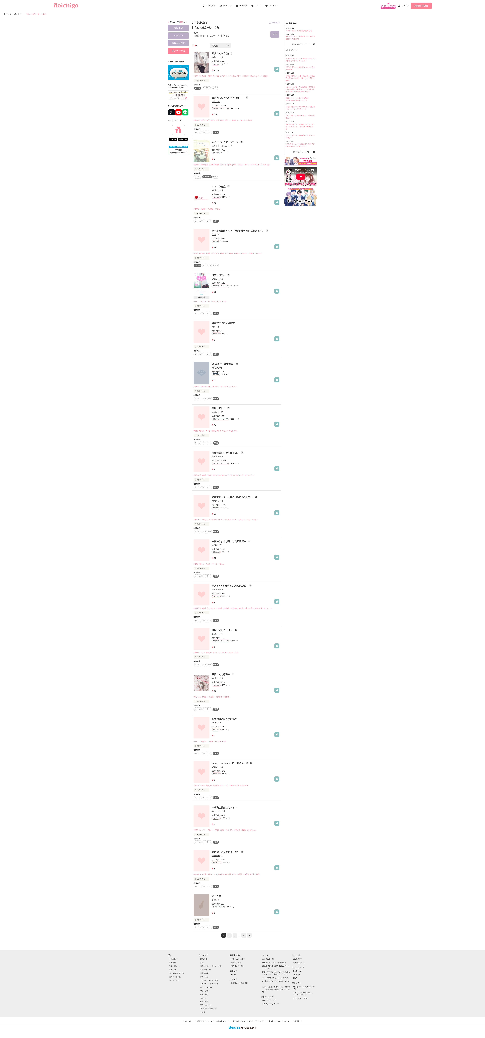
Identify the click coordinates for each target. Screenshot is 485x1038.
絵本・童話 (204, 1002)
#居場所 (249, 120)
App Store (173, 139)
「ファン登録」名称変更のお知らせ (299, 31)
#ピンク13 (233, 431)
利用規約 (188, 1021)
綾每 (214, 327)
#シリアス (233, 386)
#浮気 (219, 301)
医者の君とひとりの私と (224, 719)
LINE (295, 978)
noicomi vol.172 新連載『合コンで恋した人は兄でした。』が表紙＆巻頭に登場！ (300, 126)
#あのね (196, 165)
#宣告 (241, 608)
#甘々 (239, 76)
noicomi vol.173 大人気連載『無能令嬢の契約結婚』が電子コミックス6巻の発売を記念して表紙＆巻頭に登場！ (300, 89)
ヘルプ (286, 1021)
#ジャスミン (249, 475)
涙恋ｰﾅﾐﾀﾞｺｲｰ (219, 275)
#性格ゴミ (203, 76)
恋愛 (201, 962)
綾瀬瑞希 (216, 856)
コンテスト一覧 (268, 959)
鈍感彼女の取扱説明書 (223, 323)
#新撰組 (196, 386)
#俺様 (222, 830)
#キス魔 (216, 76)
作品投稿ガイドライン (204, 1021)
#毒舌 (217, 386)
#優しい (228, 120)
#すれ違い (204, 741)
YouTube (296, 975)
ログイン (405, 6)
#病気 (203, 786)
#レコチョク (265, 165)
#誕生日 (216, 786)
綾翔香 (215, 545)
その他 (202, 1012)
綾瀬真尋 (216, 501)
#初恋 (214, 301)
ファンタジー (205, 991)
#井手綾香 (204, 165)
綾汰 (214, 900)
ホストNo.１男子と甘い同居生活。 (230, 585)
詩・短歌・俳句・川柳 (208, 1009)
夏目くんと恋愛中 (221, 674)
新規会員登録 (421, 5)
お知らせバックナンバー (301, 44)
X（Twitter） (297, 971)
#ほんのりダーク (256, 76)
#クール (258, 253)
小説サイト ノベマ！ (301, 998)
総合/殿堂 (203, 959)
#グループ (248, 165)
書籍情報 (243, 6)
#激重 (210, 76)
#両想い (218, 209)
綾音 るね (216, 811)
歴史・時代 (204, 994)
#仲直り (241, 165)
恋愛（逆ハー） (206, 970)
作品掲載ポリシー (222, 1021)
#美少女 (244, 253)
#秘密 (231, 253)
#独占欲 (237, 253)
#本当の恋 (240, 475)
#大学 (258, 874)
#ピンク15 (267, 608)
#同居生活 (197, 608)
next (249, 935)
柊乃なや (216, 57)
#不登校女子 (205, 120)
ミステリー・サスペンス (209, 984)
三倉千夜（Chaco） (220, 146)
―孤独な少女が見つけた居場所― (229, 541)
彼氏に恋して (219, 408)
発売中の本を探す (237, 959)
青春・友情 (204, 977)
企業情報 (296, 1021)
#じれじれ (241, 520)
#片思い (241, 874)
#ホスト (214, 608)
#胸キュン (236, 120)
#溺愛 (196, 76)
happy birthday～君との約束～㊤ (230, 763)
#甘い (222, 786)
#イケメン (215, 253)
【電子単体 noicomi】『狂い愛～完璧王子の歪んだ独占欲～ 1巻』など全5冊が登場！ (300, 78)
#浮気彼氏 (197, 475)
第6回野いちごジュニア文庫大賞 (274, 962)
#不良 (204, 475)
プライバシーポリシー (257, 1021)
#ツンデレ (229, 830)
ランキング (227, 6)
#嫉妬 (265, 76)
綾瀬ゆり (216, 190)
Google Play (182, 139)
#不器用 (228, 520)
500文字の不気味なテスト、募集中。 (275, 978)
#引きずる (217, 475)
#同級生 (219, 697)
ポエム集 (216, 896)
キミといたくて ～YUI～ (225, 142)
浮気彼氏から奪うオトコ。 (226, 453)
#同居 (196, 253)
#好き (243, 120)
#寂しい (202, 564)
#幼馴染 (211, 209)
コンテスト (273, 6)
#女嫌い (202, 253)
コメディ (203, 998)
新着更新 (172, 970)
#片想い (255, 520)
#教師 (217, 830)
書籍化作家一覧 (237, 966)
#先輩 (247, 874)
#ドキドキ (217, 653)
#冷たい (218, 741)
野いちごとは (178, 51)
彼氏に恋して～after (222, 630)
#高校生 (204, 209)
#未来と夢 (248, 608)
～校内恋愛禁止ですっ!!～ (225, 807)
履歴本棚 (178, 27)
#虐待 (208, 564)
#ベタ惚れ (232, 76)
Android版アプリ (299, 962)
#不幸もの (234, 608)
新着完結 (172, 962)
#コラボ (256, 165)
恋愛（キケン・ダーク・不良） (211, 966)
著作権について (274, 1021)
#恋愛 (196, 830)
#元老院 (204, 386)
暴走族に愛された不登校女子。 (228, 98)
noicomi (234, 975)
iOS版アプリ (298, 959)
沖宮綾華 (216, 102)
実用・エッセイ (206, 1005)
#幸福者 (226, 608)
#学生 (252, 874)
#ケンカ (223, 165)
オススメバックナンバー (271, 1004)
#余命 (231, 786)
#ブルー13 (244, 786)
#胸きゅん (197, 697)
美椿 (214, 235)
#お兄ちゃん (251, 830)
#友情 (217, 165)
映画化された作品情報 (239, 983)
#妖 (213, 386)
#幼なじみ (206, 520)
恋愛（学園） (205, 973)
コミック (257, 6)
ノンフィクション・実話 (209, 980)
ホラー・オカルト (206, 987)
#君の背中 (220, 120)
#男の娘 (237, 830)
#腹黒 (243, 830)
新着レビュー (174, 966)
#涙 (209, 301)
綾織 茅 (215, 368)
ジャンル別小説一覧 (176, 973)
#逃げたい (225, 475)
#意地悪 (228, 874)
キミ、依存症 (219, 186)
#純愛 (220, 608)
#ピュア (204, 301)
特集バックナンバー (269, 1000)
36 (244, 935)
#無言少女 (206, 608)
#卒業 (211, 165)
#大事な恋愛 (258, 608)
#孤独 (196, 564)
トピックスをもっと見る (301, 152)
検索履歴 (276, 22)
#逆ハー (211, 830)
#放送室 (245, 76)
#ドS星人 (223, 76)
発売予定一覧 (236, 962)
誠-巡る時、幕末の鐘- (223, 364)
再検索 (274, 34)
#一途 (224, 301)
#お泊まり (220, 874)
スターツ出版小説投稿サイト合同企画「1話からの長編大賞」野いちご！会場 (276, 989)
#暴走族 (196, 120)
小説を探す (211, 6)
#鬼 (209, 386)
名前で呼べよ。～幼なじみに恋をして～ (232, 497)
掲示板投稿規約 (239, 1021)
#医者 (211, 741)
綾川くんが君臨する (222, 53)
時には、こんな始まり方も (226, 852)
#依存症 (196, 209)
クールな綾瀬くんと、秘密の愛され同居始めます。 (238, 231)
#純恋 (210, 475)
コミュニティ (174, 980)
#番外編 (196, 653)
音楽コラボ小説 (175, 977)
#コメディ (224, 386)
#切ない (196, 301)
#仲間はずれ (231, 165)
